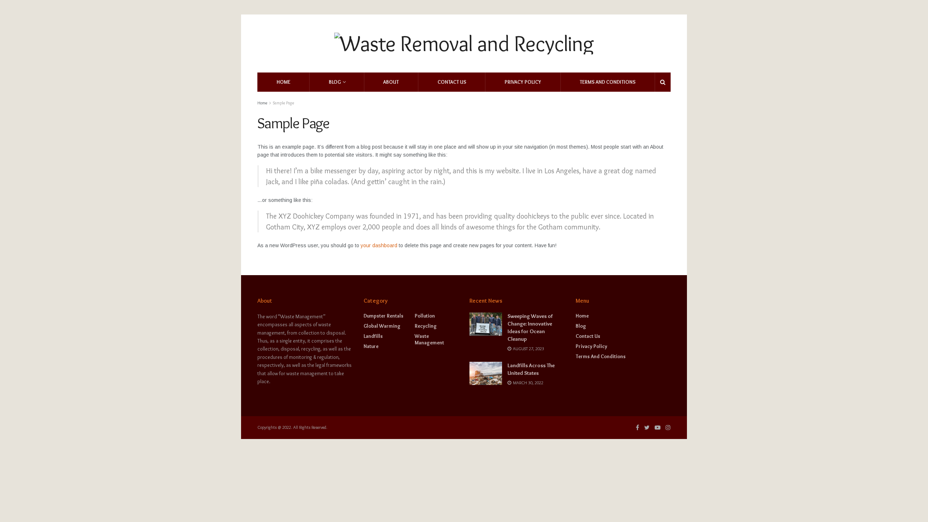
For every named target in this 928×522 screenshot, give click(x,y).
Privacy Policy (523, 82)
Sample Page (283, 102)
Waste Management (429, 339)
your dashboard (379, 245)
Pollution (425, 315)
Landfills (373, 336)
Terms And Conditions (607, 82)
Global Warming (382, 326)
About (391, 82)
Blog (335, 82)
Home (283, 82)
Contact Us (452, 82)
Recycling (426, 326)
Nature (371, 346)
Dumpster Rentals (383, 315)
